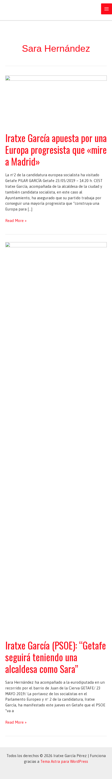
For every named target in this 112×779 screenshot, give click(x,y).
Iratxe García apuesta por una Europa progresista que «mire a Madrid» (56, 149)
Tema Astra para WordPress (64, 761)
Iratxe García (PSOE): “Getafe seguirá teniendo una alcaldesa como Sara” (55, 657)
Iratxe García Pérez (36, 9)
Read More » (16, 221)
